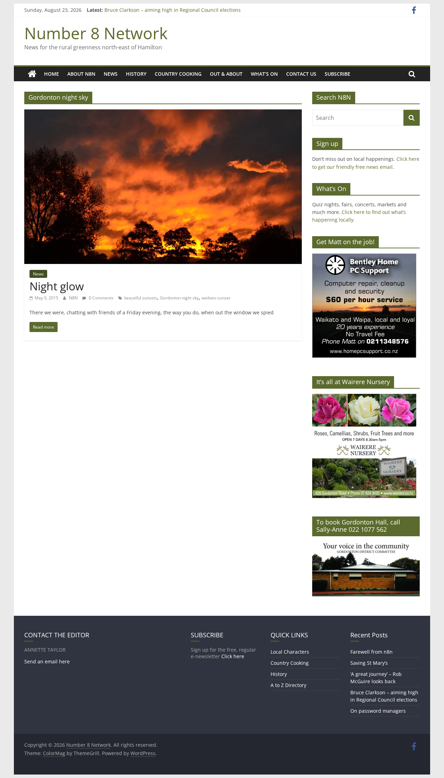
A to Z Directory (288, 685)
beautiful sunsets (140, 298)
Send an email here (47, 661)
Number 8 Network (96, 33)
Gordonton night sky (179, 298)
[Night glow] (163, 113)
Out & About (226, 74)
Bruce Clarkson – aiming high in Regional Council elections (172, 10)
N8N (74, 298)
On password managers (378, 710)
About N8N (81, 74)
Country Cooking (178, 74)
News (111, 74)
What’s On (264, 74)
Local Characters (290, 651)
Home (51, 74)
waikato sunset (216, 298)
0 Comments (100, 298)
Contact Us (301, 74)
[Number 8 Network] (32, 74)
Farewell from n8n (371, 651)
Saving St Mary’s (369, 663)
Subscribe (337, 74)
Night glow (56, 286)
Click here (232, 656)
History (136, 74)
